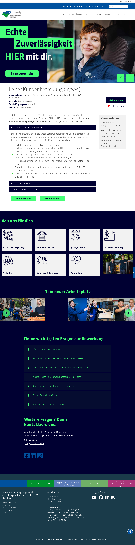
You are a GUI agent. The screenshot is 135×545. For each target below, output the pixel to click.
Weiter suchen (52, 198)
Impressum (31, 539)
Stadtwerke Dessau (13, 484)
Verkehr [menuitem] (89, 14)
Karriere (78, 6)
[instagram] (114, 498)
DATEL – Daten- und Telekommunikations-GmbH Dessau (121, 483)
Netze (87, 6)
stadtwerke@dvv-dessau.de (13, 513)
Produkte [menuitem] (60, 14)
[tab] (52, 127)
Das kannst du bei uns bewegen (28, 127)
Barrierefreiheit (80, 539)
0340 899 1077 (107, 122)
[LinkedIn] (108, 498)
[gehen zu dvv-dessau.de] (11, 13)
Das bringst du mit (22, 183)
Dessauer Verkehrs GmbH (41, 484)
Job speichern (117, 106)
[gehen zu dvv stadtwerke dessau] (34, 457)
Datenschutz (42, 539)
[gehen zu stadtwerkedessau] (27, 457)
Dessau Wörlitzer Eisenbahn (94, 484)
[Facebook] (102, 498)
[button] (6, 313)
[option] (11, 309)
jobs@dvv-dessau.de (110, 125)
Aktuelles (67, 6)
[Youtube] (95, 498)
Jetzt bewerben (115, 100)
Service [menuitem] (117, 14)
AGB (88, 539)
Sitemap (69, 539)
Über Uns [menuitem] (127, 14)
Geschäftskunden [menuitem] (75, 14)
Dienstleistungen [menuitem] (103, 14)
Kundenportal (99, 6)
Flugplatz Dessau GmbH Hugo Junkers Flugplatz (67, 483)
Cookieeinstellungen (99, 539)
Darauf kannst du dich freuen (27, 189)
